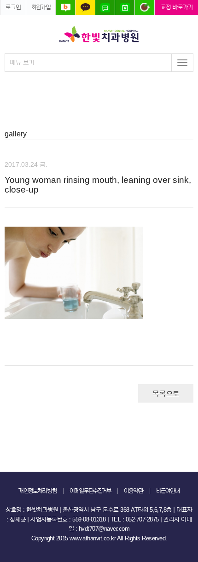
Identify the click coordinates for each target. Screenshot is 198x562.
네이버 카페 (144, 7)
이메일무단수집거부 (90, 491)
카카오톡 (85, 7)
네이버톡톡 (105, 7)
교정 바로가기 (176, 7)
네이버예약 (124, 7)
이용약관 (133, 491)
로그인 (13, 7)
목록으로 (165, 394)
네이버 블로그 (65, 7)
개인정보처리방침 (37, 491)
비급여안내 (168, 491)
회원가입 (41, 7)
